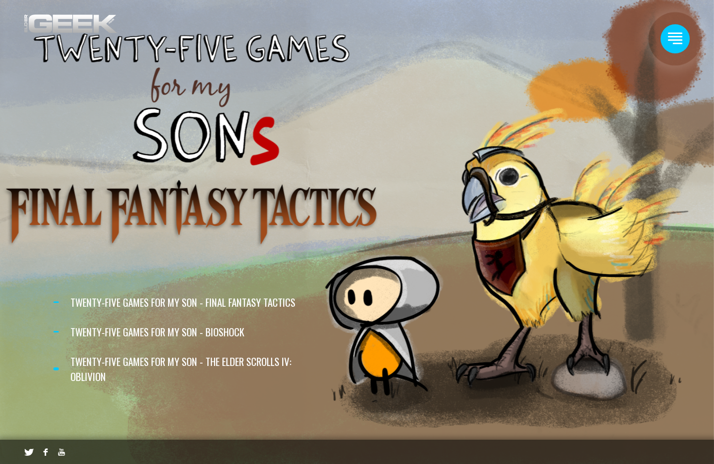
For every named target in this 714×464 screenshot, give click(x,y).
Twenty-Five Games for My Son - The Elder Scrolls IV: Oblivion (180, 369)
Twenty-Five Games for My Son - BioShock (157, 331)
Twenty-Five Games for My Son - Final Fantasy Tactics (182, 302)
